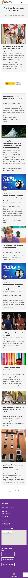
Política (7, 53)
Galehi (4, 249)
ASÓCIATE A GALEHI (8, 554)
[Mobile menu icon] (25, 2)
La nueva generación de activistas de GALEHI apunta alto (13, 49)
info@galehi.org (5, 521)
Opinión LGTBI (6, 337)
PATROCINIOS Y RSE (8, 564)
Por (12, 53)
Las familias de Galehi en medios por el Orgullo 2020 (13, 409)
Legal (4, 53)
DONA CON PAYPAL (8, 559)
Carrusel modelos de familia (9, 202)
